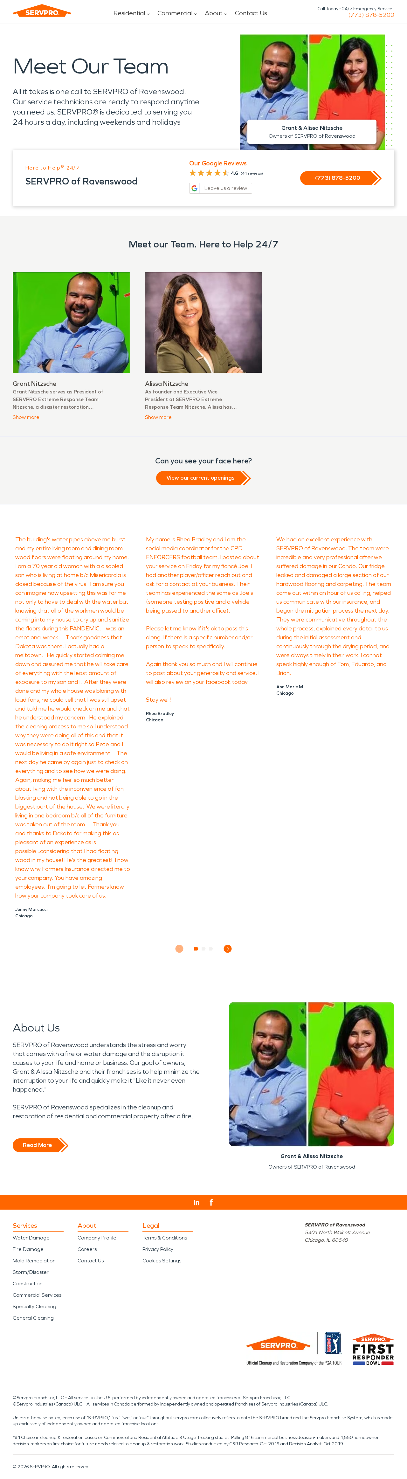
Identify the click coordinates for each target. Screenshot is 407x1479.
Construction (28, 1284)
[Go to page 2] (203, 948)
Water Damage (31, 1238)
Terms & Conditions (164, 1238)
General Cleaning (33, 1318)
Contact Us (251, 13)
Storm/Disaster (31, 1272)
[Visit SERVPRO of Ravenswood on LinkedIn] (196, 1202)
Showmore (26, 417)
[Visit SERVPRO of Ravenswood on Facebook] (211, 1202)
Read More (37, 1145)
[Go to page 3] (211, 948)
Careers (87, 1249)
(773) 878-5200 (371, 14)
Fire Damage (28, 1249)
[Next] (227, 949)
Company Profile (97, 1238)
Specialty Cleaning (34, 1306)
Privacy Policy (157, 1249)
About (214, 13)
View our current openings (200, 477)
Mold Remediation (34, 1261)
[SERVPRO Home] (42, 10)
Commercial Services (37, 1295)
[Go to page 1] (196, 948)
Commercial (174, 13)
